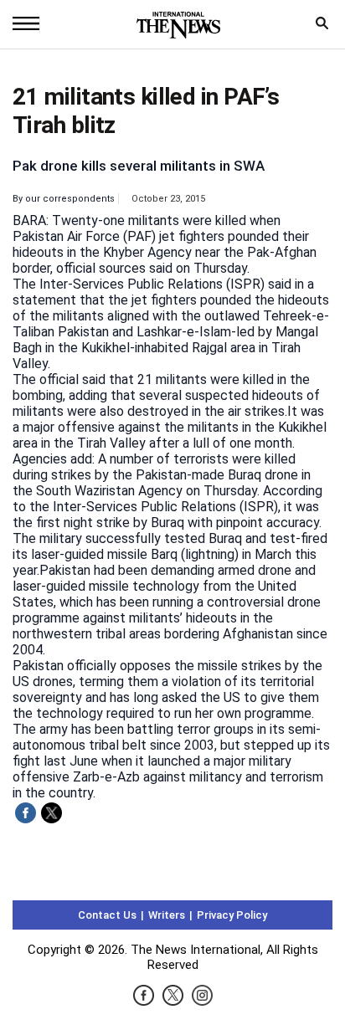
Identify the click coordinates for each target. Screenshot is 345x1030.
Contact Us (107, 915)
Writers (166, 915)
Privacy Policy (232, 915)
